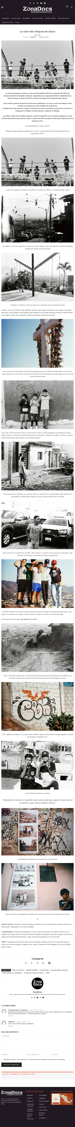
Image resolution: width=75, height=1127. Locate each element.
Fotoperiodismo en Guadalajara (12, 973)
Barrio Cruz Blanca (18, 970)
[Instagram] (37, 3)
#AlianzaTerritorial (34, 1091)
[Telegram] (49, 963)
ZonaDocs (33, 37)
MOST (48, 973)
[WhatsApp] (43, 963)
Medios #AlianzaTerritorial (61, 1091)
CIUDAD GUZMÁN (32, 970)
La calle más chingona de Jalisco (34, 973)
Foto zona (37, 35)
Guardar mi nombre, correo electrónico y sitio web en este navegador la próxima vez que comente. (34, 1059)
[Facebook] (30, 3)
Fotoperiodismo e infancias (59, 970)
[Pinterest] (37, 963)
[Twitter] (34, 3)
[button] (71, 7)
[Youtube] (41, 3)
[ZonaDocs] (37, 983)
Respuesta (10, 1016)
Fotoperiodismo (44, 970)
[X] (32, 963)
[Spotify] (44, 3)
